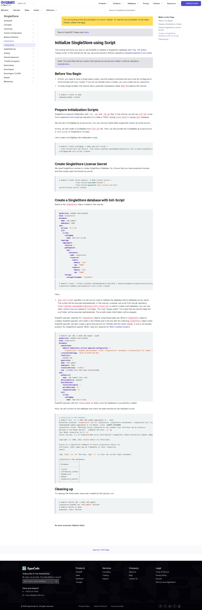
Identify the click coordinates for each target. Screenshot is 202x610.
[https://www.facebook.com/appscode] (174, 606)
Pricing (146, 3)
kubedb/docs (63, 64)
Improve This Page (101, 550)
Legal (158, 568)
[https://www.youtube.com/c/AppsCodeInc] (179, 606)
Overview (16, 10)
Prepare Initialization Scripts (170, 24)
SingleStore (11, 16)
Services (106, 568)
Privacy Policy (84, 606)
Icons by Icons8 (117, 606)
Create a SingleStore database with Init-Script (169, 34)
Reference (50, 10)
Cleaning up (163, 39)
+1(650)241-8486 (31, 591)
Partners (156, 3)
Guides (37, 10)
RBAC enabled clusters (120, 327)
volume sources (70, 309)
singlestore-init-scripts (70, 117)
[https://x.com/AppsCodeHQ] (165, 606)
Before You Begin (166, 21)
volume (132, 123)
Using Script (9, 45)
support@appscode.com (34, 595)
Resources (171, 3)
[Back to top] (197, 602)
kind (147, 82)
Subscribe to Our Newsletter (36, 573)
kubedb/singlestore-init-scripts (138, 53)
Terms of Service (100, 606)
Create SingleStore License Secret (170, 28)
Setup (27, 10)
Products (102, 3)
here (83, 22)
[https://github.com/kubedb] (160, 606)
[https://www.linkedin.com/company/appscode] (170, 606)
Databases (132, 3)
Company (134, 568)
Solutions (117, 3)
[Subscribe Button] (56, 581)
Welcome (4, 10)
